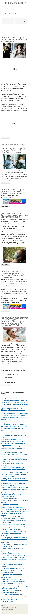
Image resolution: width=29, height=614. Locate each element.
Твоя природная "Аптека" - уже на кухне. (14, 555)
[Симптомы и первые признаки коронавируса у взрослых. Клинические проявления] (14, 306)
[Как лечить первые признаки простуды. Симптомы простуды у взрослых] (14, 161)
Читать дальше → (5, 137)
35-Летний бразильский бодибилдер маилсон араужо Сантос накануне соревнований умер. (14, 414)
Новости (10, 6)
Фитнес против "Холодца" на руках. (13, 458)
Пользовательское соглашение (11, 607)
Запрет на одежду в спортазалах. (12, 574)
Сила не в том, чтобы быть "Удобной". (14, 517)
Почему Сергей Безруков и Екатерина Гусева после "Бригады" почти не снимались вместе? (13, 559)
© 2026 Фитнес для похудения (6, 605)
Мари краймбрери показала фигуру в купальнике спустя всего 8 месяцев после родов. (13, 448)
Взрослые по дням (8, 21)
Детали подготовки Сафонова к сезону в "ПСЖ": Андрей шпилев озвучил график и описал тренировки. (13, 410)
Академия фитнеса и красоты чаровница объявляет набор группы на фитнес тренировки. (13, 533)
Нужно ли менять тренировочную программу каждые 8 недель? (11, 591)
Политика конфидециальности (7, 609)
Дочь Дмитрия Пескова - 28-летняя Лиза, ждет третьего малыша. (13, 422)
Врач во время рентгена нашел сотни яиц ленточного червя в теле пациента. (14, 552)
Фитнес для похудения (14, 3)
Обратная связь (4, 611)
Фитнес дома (23, 6)
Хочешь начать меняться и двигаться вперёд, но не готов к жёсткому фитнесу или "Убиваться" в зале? (13, 520)
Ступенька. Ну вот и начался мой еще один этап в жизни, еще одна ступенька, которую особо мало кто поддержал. (14, 474)
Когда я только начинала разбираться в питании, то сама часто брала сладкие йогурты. (14, 486)
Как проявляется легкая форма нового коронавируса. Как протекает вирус (14, 214)
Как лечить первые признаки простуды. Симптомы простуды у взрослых (14, 150)
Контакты (3, 607)
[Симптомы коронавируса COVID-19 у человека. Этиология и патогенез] (14, 201)
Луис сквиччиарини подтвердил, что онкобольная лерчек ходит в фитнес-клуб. (13, 506)
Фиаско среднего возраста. (10, 504)
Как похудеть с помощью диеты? (12, 563)
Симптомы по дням (21, 21)
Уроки (16, 6)
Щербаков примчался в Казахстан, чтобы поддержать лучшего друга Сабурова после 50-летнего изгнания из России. (14, 587)
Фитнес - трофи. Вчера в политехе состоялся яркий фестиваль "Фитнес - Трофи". (14, 595)
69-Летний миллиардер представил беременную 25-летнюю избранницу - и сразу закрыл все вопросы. (14, 454)
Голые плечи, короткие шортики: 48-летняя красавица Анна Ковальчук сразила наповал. (14, 538)
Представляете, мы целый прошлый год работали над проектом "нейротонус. (13, 582)
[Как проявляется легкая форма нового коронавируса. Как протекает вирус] (14, 255)
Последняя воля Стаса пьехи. (11, 530)
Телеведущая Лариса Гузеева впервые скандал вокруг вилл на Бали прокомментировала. (13, 599)
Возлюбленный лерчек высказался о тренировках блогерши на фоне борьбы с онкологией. (13, 469)
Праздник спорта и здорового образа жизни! (15, 483)
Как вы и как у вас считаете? (11, 498)
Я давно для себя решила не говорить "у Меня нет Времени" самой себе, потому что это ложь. (14, 480)
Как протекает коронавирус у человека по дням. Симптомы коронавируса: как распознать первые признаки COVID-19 (14, 321)
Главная (3, 6)
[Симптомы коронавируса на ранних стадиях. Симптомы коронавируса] (14, 50)
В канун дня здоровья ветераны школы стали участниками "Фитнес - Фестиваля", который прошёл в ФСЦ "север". (13, 526)
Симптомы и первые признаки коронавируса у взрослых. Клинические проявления (13, 274)
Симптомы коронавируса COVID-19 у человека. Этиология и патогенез (12, 191)
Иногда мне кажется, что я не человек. (14, 579)
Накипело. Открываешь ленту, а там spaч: (15, 489)
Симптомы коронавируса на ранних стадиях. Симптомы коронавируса (14, 39)
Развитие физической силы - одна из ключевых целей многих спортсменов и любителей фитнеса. (12, 570)
